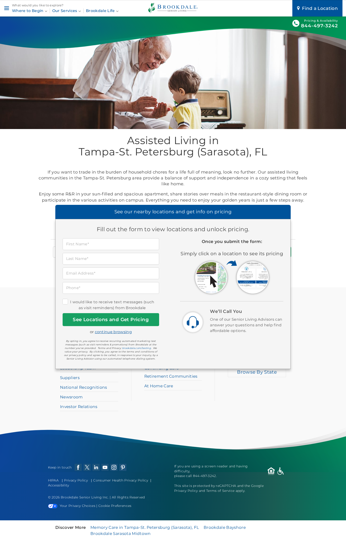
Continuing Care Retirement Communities (170, 372)
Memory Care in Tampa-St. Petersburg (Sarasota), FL (144, 527)
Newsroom (71, 397)
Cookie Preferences (115, 506)
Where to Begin (28, 10)
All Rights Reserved (128, 497)
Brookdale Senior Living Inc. (85, 497)
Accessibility (58, 485)
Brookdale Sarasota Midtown (120, 533)
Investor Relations (78, 406)
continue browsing (113, 332)
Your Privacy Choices (77, 506)
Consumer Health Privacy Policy (120, 480)
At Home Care (158, 386)
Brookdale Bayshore (225, 527)
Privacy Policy (76, 480)
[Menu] (6, 8)
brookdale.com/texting (136, 348)
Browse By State (257, 372)
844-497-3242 (319, 25)
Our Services (65, 10)
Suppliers (70, 377)
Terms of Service (220, 491)
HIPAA (53, 480)
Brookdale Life (101, 10)
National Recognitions (83, 387)
